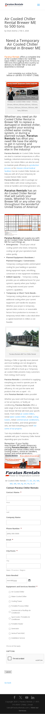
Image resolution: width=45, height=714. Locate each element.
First (8, 502)
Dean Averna (12, 31)
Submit (8, 672)
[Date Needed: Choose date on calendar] (29, 580)
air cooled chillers (27, 414)
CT (27, 480)
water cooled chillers (18, 417)
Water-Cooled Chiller (19, 596)
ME (15, 483)
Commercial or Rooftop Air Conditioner (21, 611)
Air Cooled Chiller (20, 118)
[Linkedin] (32, 697)
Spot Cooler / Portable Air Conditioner (20, 618)
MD (11, 483)
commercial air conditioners (27, 420)
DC (31, 480)
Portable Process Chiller (20, 606)
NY (25, 483)
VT (34, 483)
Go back (7, 683)
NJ (22, 483)
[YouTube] (26, 697)
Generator (15, 628)
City (7, 561)
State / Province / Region (15, 570)
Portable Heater (17, 624)
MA (37, 480)
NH (18, 483)
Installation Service (18, 638)
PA (28, 483)
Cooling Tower (16, 601)
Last (7, 512)
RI (31, 483)
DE (34, 480)
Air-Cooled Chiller (17, 592)
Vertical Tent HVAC (18, 633)
